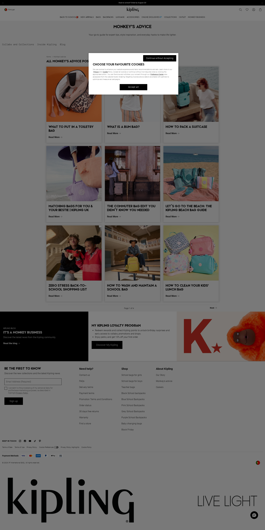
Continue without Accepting (159, 58)
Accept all (133, 87)
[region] (133, 74)
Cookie (105, 72)
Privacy (96, 72)
